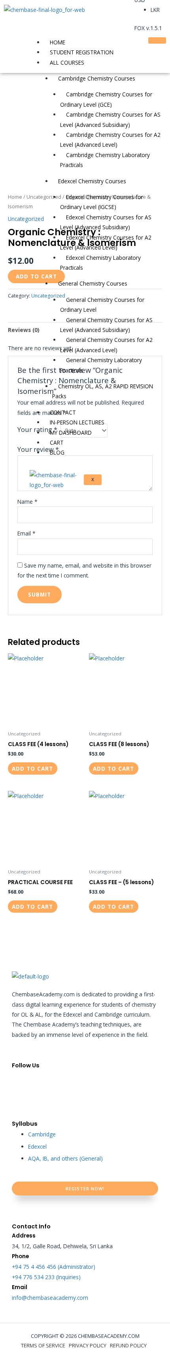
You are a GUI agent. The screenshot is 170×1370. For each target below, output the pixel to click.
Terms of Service (43, 1345)
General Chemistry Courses (92, 283)
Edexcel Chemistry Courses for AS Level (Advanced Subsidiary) (105, 222)
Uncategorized (26, 219)
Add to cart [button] (32, 768)
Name (27, 501)
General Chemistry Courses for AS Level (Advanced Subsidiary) (106, 325)
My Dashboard (71, 432)
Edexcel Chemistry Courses (92, 181)
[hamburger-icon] (157, 40)
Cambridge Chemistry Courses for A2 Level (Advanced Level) (110, 139)
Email (26, 533)
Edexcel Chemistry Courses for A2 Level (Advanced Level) (105, 242)
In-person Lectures (77, 422)
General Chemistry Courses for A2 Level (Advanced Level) (106, 344)
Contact (63, 412)
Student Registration (81, 52)
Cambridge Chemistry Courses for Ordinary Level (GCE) (106, 99)
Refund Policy (128, 1345)
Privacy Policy (87, 1345)
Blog (57, 452)
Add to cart (36, 276)
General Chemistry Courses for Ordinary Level (102, 304)
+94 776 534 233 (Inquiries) (46, 1277)
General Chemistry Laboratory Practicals (101, 365)
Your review (38, 449)
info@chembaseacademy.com (50, 1297)
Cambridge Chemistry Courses (96, 78)
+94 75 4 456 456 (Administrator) (53, 1266)
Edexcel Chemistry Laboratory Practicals (100, 262)
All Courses (67, 62)
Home (57, 42)
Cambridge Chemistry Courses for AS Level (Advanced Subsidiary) (110, 119)
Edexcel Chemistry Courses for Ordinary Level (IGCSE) (101, 202)
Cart (57, 442)
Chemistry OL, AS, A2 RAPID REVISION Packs (102, 391)
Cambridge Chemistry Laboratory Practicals (105, 160)
